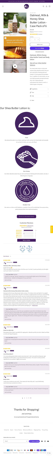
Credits (21, 433)
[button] (2, 6)
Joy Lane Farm (8, 452)
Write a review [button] (26, 240)
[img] (6, 260)
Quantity (31, 36)
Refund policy (15, 452)
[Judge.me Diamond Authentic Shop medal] (22, 248)
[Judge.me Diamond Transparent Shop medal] (29, 248)
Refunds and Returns (27, 430)
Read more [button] (35, 305)
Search (11, 430)
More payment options (40, 51)
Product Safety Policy (29, 433)
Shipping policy (35, 452)
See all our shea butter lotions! (26, 216)
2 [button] (24, 398)
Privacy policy (21, 452)
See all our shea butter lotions (38, 64)
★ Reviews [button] (51, 229)
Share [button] (33, 100)
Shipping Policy (37, 430)
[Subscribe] (26, 441)
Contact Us (6, 430)
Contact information (43, 452)
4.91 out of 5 (30, 225)
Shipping (31, 31)
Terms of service (28, 452)
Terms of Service (18, 430)
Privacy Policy (45, 430)
